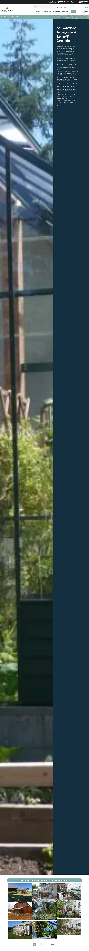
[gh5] (69, 891)
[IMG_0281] (20, 892)
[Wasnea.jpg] (69, 909)
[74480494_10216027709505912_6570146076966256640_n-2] (44, 930)
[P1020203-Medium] (44, 911)
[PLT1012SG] (69, 927)
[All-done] (20, 930)
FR (75, 6)
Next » (53, 944)
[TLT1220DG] (20, 911)
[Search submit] (49, 6)
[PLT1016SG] (44, 892)
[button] (39, 11)
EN (73, 6)
